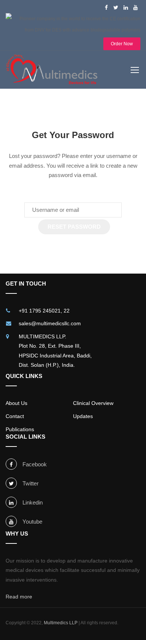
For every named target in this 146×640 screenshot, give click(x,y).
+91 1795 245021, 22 (44, 311)
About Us (16, 403)
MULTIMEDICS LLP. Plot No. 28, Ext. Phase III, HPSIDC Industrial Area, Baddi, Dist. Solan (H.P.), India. (55, 350)
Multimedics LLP (60, 622)
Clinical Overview (93, 403)
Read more (19, 597)
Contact (15, 416)
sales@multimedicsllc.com (50, 323)
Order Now (122, 43)
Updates (83, 416)
